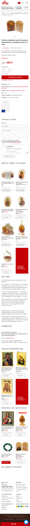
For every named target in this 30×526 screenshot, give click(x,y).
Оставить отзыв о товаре (7, 498)
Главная (3, 12)
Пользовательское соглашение (15, 516)
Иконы (8, 12)
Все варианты (6, 462)
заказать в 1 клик (8, 80)
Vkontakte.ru (4, 509)
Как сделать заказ (20, 484)
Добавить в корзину (15, 77)
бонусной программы (15, 142)
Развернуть (5, 58)
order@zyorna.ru (9, 338)
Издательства (19, 498)
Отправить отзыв (8, 156)
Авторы (18, 496)
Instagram (4, 507)
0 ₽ (19, 3)
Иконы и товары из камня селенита (15, 90)
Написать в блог (5, 499)
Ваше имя (4, 123)
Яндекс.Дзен (4, 505)
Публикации (19, 501)
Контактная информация (22, 487)
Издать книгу (5, 496)
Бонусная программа (6, 501)
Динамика (11, 519)
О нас (17, 491)
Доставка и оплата (20, 486)
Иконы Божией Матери (17, 12)
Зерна (5, 2)
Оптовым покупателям (21, 489)
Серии (17, 499)
